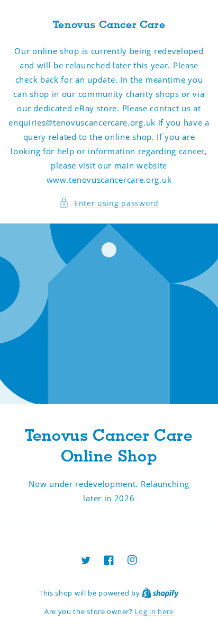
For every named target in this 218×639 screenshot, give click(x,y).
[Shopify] (160, 593)
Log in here (154, 611)
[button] (109, 203)
